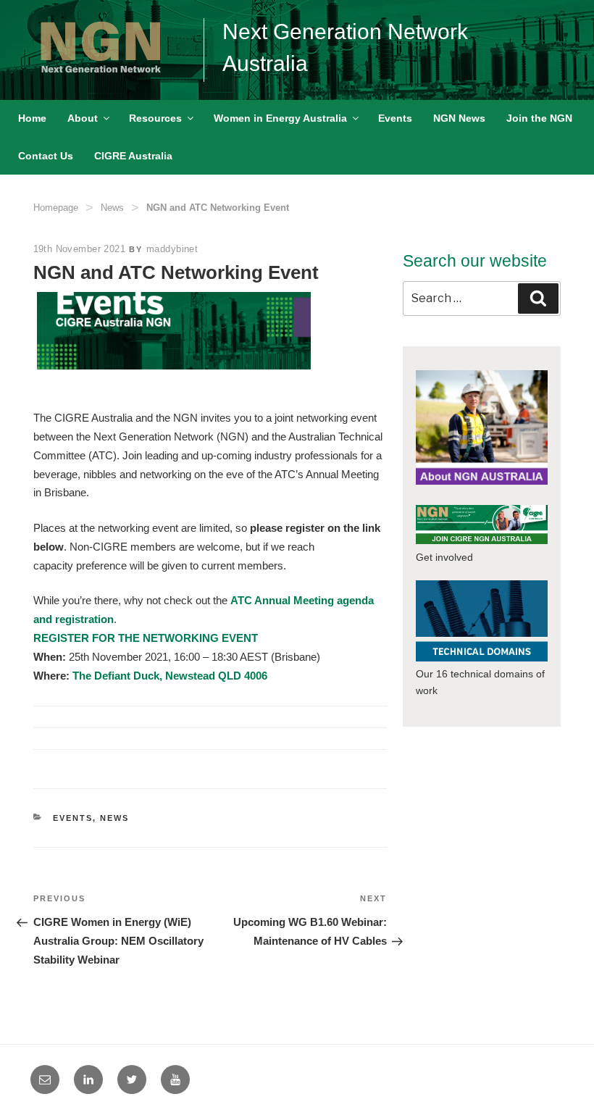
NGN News (459, 118)
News (112, 207)
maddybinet (172, 248)
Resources (155, 118)
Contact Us (45, 156)
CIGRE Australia (133, 156)
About (82, 118)
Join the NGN (539, 118)
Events (395, 118)
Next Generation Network (345, 31)
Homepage (55, 207)
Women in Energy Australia (280, 118)
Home (32, 118)
